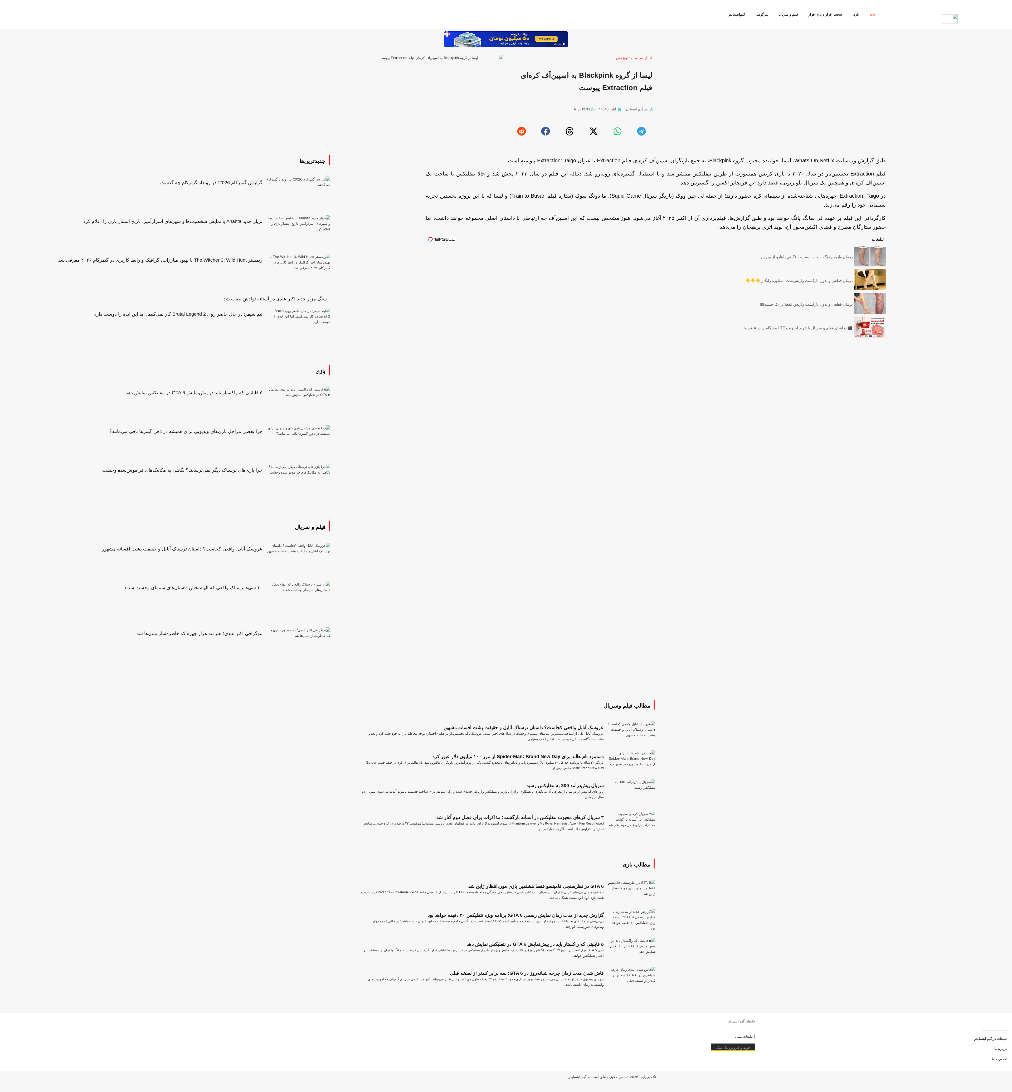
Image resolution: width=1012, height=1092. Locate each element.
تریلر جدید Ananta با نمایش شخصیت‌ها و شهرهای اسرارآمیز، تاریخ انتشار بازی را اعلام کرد (172, 221)
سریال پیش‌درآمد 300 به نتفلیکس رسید (565, 785)
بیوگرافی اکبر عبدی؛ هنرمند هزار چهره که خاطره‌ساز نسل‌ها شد (199, 633)
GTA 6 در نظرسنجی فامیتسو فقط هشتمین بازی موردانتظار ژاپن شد (536, 886)
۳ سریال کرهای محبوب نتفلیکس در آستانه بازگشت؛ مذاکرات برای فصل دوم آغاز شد (520, 817)
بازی (856, 14)
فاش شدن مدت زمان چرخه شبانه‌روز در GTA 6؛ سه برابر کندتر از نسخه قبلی (527, 973)
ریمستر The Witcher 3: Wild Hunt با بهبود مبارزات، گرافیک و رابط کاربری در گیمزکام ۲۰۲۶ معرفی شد (160, 260)
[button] (641, 131)
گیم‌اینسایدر (736, 14)
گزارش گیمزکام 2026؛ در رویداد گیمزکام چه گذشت (211, 182)
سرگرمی (762, 14)
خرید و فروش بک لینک (733, 1047)
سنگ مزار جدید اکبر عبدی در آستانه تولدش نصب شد (275, 298)
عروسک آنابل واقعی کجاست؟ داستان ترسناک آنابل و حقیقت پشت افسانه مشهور (182, 549)
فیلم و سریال (788, 14)
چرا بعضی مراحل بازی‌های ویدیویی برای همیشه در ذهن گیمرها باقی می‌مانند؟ (185, 431)
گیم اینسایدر (577, 1077)
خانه (872, 14)
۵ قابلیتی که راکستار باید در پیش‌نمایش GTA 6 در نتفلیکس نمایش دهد (194, 392)
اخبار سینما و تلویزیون (634, 58)
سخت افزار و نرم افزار (825, 14)
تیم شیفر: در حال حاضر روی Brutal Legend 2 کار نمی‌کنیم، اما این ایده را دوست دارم (178, 314)
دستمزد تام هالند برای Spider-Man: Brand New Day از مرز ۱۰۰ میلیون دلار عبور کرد (518, 756)
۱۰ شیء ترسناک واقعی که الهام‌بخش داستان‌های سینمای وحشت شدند (193, 587)
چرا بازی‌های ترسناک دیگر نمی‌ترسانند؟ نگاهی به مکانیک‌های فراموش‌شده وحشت (182, 470)
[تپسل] (447, 34)
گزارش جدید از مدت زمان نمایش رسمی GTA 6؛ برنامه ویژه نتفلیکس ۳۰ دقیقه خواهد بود (516, 915)
